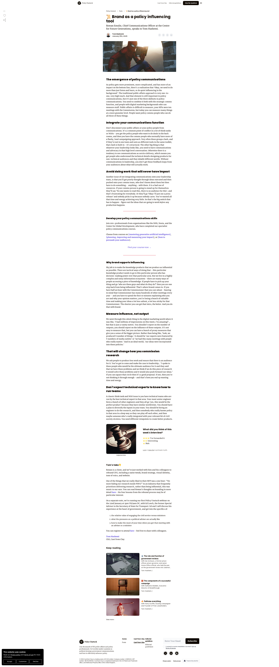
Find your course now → (139, 247)
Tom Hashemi (112, 536)
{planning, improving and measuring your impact (129, 237)
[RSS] (176, 653)
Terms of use (28, 655)
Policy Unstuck (111, 11)
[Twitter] (165, 653)
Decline (35, 661)
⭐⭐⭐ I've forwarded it (154, 438)
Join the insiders (191, 3)
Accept (9, 661)
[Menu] (201, 2)
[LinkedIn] (171, 653)
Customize (22, 661)
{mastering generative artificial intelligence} (149, 234)
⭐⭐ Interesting (150, 441)
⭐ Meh (146, 443)
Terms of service (171, 648)
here (114, 492)
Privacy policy (15, 655)
